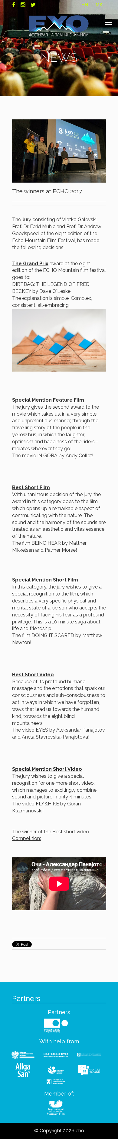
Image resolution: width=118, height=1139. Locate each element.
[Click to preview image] (59, 150)
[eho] (59, 26)
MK (99, 4)
